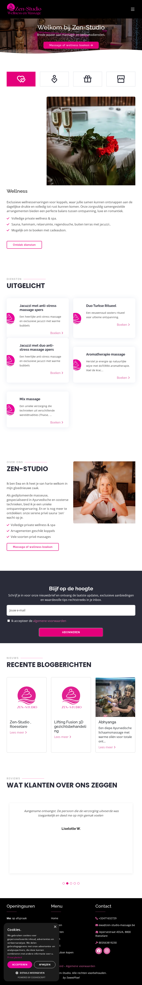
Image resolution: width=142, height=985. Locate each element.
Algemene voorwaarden (80, 966)
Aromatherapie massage (105, 354)
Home (54, 918)
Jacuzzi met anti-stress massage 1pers (38, 308)
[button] (63, 883)
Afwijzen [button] (44, 964)
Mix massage (30, 399)
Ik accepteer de (38, 621)
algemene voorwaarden (49, 621)
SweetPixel (73, 977)
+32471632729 (107, 918)
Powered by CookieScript (31, 977)
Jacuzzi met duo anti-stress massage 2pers (37, 347)
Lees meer (17, 732)
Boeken (55, 333)
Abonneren (71, 632)
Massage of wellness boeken (69, 45)
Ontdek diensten (24, 244)
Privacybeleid (14, 957)
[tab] (21, 79)
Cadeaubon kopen (62, 952)
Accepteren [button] (19, 964)
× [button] (55, 927)
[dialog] (31, 952)
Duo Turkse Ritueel (101, 306)
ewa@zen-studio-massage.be (117, 925)
